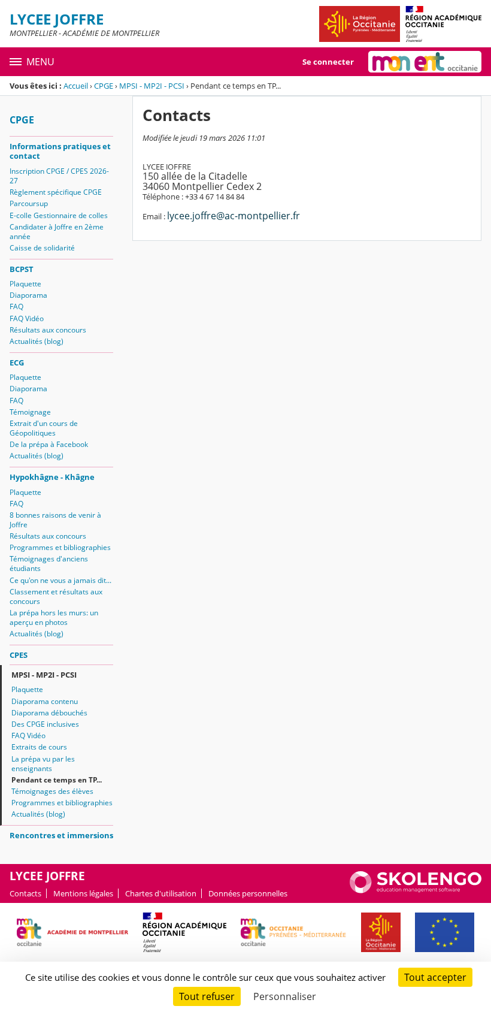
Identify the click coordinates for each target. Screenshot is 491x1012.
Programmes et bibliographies (60, 547)
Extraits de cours (39, 747)
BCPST (22, 269)
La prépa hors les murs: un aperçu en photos (54, 617)
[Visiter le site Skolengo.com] (415, 890)
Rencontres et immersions (61, 835)
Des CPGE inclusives (45, 724)
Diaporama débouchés (49, 713)
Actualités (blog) (36, 341)
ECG (17, 362)
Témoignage (30, 412)
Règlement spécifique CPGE (56, 192)
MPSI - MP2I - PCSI (151, 85)
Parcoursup (29, 203)
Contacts (25, 893)
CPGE (103, 85)
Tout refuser (207, 996)
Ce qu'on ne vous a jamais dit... (60, 580)
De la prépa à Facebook (49, 444)
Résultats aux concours (48, 330)
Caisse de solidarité (42, 248)
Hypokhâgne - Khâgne (52, 477)
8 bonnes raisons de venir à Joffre (55, 520)
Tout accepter (435, 977)
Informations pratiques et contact (60, 151)
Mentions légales (83, 893)
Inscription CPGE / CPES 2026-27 (59, 176)
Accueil (75, 85)
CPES (19, 655)
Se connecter (328, 61)
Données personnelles (247, 893)
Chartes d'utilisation (160, 893)
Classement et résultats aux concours (56, 596)
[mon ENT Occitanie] (424, 61)
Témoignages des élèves (52, 791)
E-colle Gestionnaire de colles (59, 215)
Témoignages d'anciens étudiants (49, 563)
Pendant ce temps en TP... (56, 780)
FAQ (16, 306)
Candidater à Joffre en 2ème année (57, 231)
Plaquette (25, 284)
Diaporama (28, 295)
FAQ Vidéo (27, 318)
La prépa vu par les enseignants (43, 764)
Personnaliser (284, 996)
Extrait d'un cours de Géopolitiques (44, 428)
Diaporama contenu (44, 701)
